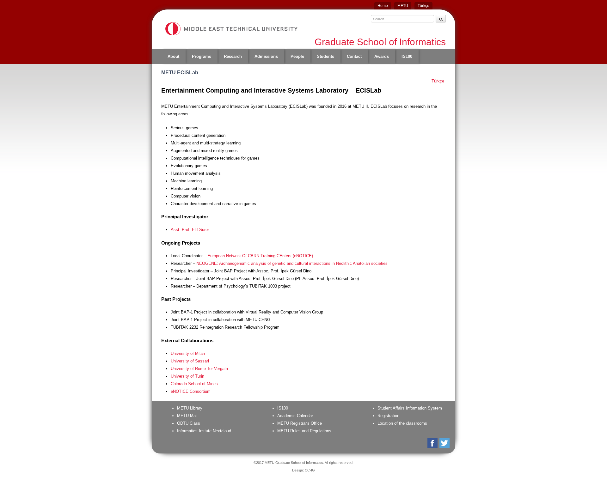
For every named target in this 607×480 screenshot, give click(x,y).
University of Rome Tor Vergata (199, 368)
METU (402, 5)
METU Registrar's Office (299, 423)
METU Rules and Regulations (304, 430)
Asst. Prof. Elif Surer (190, 229)
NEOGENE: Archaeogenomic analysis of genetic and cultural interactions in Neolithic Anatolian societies (292, 263)
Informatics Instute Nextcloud (204, 430)
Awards (381, 56)
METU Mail (187, 415)
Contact (354, 56)
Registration (388, 415)
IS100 (407, 56)
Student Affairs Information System (409, 408)
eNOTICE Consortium (191, 391)
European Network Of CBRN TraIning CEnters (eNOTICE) (260, 255)
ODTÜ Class (188, 423)
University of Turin (187, 376)
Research (233, 56)
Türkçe (423, 5)
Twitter (445, 443)
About (173, 56)
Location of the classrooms (402, 423)
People (297, 56)
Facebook (432, 443)
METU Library (189, 408)
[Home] (231, 28)
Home (382, 5)
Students (325, 56)
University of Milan (188, 353)
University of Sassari (190, 361)
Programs (201, 56)
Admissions (266, 56)
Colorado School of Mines (194, 383)
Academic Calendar (295, 415)
